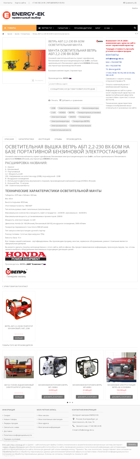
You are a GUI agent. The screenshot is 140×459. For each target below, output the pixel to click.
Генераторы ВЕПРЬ (81, 121)
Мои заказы (43, 415)
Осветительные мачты (69, 108)
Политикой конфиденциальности (112, 451)
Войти (135, 8)
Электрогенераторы (60, 121)
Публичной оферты (73, 451)
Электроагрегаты (59, 125)
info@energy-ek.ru (86, 430)
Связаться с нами (11, 427)
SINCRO (73, 117)
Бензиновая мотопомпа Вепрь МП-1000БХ (53, 386)
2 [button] (70, 402)
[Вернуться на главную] (3, 34)
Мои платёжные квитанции (50, 419)
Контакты (8, 3)
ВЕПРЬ (72, 112)
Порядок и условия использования (12, 440)
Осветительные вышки (80, 125)
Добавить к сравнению (72, 100)
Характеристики (26, 139)
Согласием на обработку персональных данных (23, 454)
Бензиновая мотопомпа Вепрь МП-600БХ (87, 386)
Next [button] (136, 375)
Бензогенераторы (91, 108)
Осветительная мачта (61, 130)
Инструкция (44, 139)
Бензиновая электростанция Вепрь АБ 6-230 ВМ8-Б (121, 386)
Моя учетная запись (46, 410)
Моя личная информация (49, 427)
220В (53, 108)
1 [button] (67, 402)
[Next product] (137, 33)
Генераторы (84, 117)
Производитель (74, 139)
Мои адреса (43, 423)
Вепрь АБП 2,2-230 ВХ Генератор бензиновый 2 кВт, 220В (19, 327)
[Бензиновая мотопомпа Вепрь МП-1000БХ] (53, 367)
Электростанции (58, 117)
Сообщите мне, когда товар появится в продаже (72, 89)
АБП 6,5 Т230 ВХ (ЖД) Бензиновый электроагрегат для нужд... (19, 386)
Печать (54, 100)
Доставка (8, 431)
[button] (64, 28)
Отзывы (58, 139)
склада (128, 78)
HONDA (62, 112)
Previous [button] (3, 375)
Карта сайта (20, 3)
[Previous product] (135, 33)
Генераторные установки (89, 112)
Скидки (7, 415)
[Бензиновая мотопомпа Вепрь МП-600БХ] (87, 367)
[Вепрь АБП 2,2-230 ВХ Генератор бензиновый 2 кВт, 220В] (19, 308)
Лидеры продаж (11, 423)
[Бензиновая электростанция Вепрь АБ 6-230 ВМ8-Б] (121, 367)
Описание (9, 139)
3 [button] (72, 402)
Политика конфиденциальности (18, 435)
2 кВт (53, 112)
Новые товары (10, 419)
